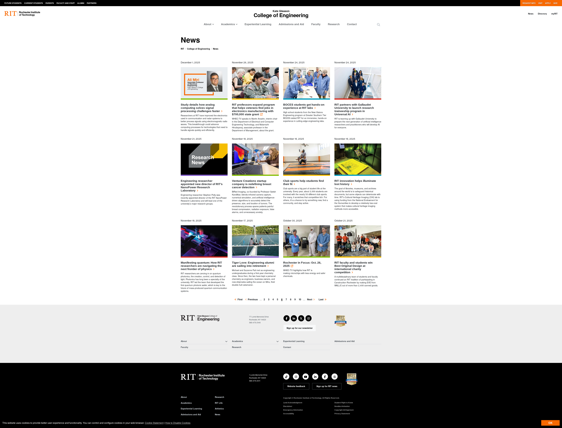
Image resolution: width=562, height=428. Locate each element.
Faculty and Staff (65, 3)
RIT (182, 48)
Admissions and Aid (291, 24)
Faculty (316, 24)
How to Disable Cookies (177, 422)
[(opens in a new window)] (286, 318)
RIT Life (219, 402)
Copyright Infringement (344, 410)
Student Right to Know (343, 402)
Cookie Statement (154, 422)
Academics (186, 402)
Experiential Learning (258, 24)
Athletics (219, 408)
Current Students (33, 3)
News (530, 13)
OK (550, 423)
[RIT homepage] (22, 13)
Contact (352, 24)
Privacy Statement (342, 413)
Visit (540, 3)
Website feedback (296, 386)
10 (300, 299)
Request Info (529, 3)
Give (555, 3)
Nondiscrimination (342, 406)
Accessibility (288, 413)
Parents (50, 3)
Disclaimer (287, 406)
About (184, 397)
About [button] (207, 24)
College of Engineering (198, 48)
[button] (378, 24)
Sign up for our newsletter (300, 327)
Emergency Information (293, 410)
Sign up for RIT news (326, 386)
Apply (548, 3)
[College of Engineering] (200, 318)
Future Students (13, 3)
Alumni (80, 3)
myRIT (554, 13)
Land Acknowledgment (292, 402)
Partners (91, 3)
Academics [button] (228, 24)
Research (334, 24)
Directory (542, 13)
